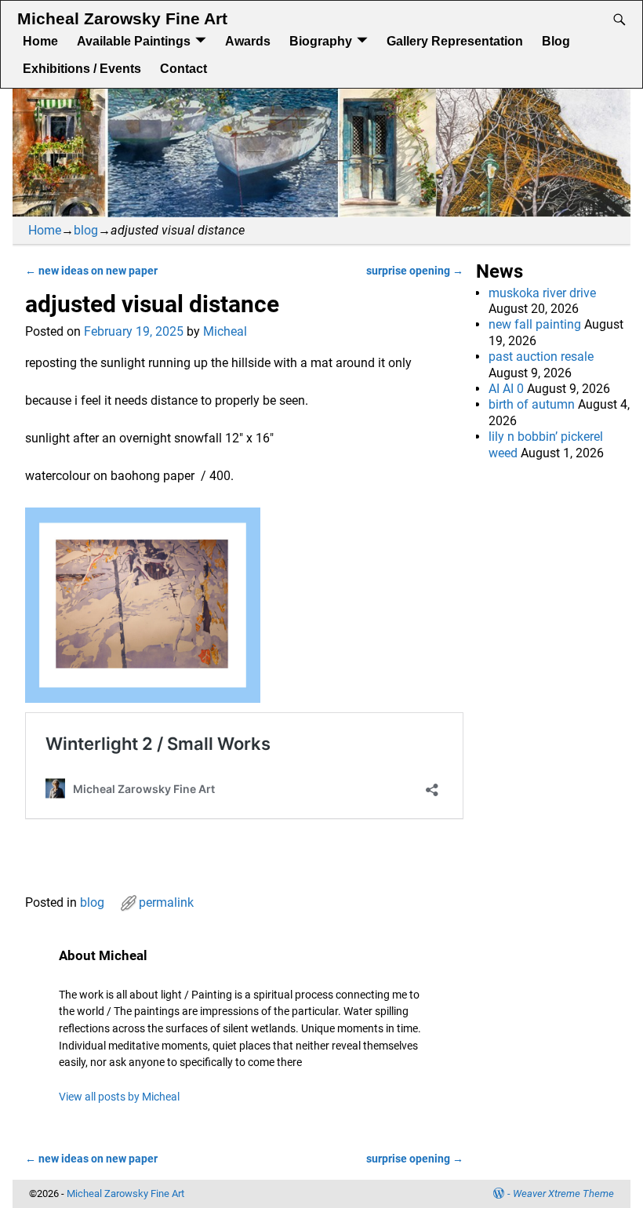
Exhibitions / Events (82, 68)
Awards (248, 41)
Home (40, 41)
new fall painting (535, 324)
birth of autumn (532, 404)
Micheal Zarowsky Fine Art (122, 18)
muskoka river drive (542, 293)
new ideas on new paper (91, 271)
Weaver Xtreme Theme (563, 1193)
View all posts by (119, 1097)
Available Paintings (134, 41)
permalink (166, 902)
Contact (183, 68)
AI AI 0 (506, 388)
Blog (556, 41)
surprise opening (414, 271)
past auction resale (541, 356)
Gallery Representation (455, 41)
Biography (320, 41)
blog (86, 230)
